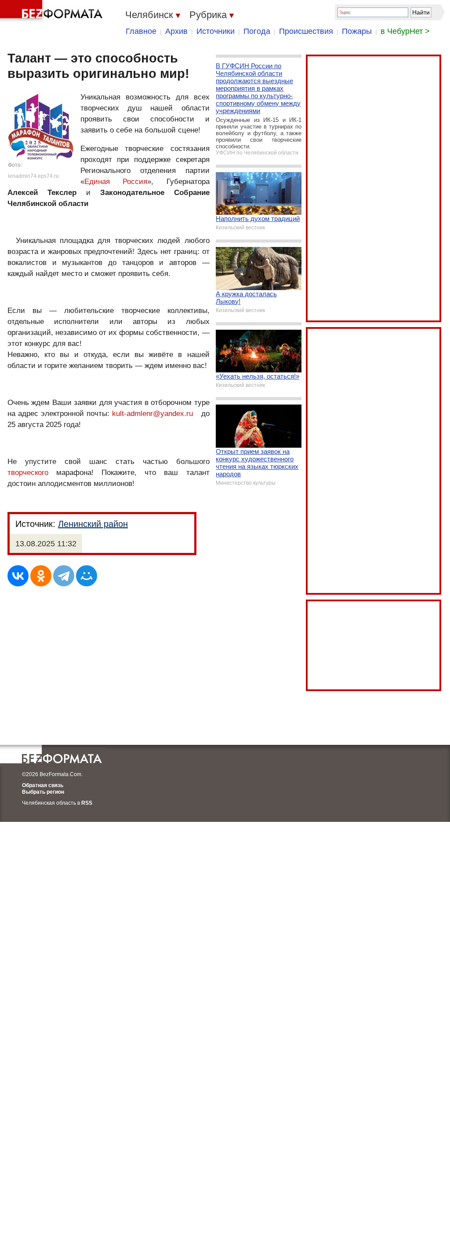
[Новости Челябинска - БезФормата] (52, 11)
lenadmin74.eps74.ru (33, 176)
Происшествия (306, 31)
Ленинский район (93, 524)
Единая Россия (115, 181)
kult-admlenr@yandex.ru (152, 413)
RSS (86, 803)
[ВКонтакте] (18, 575)
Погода (256, 31)
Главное (141, 31)
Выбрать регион (43, 792)
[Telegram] (63, 575)
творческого (27, 472)
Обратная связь (42, 785)
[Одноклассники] (40, 575)
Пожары (357, 31)
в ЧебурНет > (405, 31)
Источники (215, 31)
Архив (176, 31)
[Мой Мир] (86, 575)
